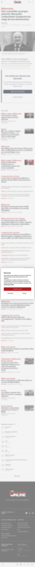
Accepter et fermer (17, 289)
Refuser (25, 293)
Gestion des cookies (9, 284)
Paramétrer (10, 293)
